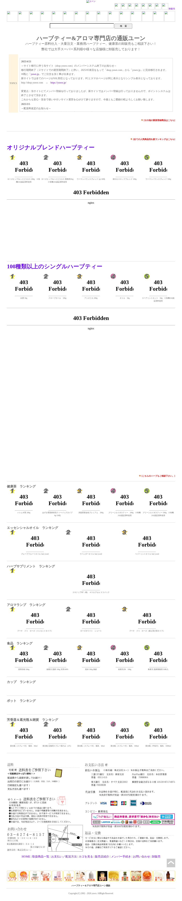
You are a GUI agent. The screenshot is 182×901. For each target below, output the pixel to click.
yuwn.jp (35, 74)
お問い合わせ (141, 856)
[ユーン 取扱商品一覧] (131, 8)
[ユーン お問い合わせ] (158, 8)
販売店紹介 (102, 856)
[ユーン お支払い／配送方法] (145, 8)
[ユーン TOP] (118, 8)
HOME (26, 856)
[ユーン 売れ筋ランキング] (124, 8)
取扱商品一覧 (40, 856)
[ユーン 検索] (138, 8)
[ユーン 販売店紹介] (165, 8)
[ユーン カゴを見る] (151, 8)
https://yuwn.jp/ (58, 82)
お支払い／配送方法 (64, 856)
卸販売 (172, 8)
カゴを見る (86, 856)
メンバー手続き (121, 856)
